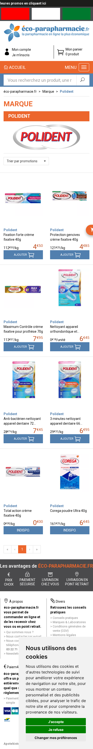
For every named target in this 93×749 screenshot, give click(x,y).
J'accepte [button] (56, 722)
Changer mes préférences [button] (56, 738)
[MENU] (84, 67)
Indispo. (23, 530)
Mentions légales (64, 635)
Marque (48, 91)
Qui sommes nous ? (19, 632)
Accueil (17, 67)
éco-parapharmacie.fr (20, 91)
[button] (26, 161)
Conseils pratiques (65, 618)
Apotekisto (12, 743)
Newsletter (13, 653)
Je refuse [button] (55, 730)
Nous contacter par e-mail (23, 636)
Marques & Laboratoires (69, 622)
